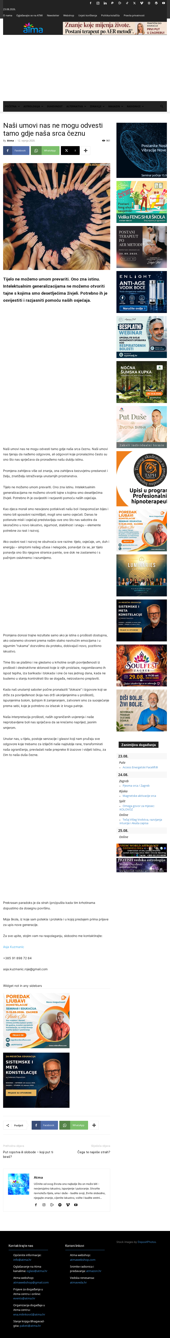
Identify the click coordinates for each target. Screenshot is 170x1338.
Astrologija (31, 106)
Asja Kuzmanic (13, 947)
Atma (10, 140)
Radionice (134, 106)
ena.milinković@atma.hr (29, 1314)
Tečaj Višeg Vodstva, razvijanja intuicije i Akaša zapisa (141, 821)
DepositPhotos (147, 1242)
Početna (11, 106)
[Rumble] (119, 3)
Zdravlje (95, 106)
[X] (134, 3)
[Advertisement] (85, 68)
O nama (7, 15)
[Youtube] (163, 3)
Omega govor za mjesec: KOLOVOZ (137, 807)
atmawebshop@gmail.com (31, 1282)
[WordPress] (156, 3)
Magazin (114, 106)
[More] (85, 150)
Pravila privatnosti (134, 15)
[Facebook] (90, 3)
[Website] (149, 3)
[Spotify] (61, 1205)
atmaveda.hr (78, 1282)
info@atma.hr (22, 1260)
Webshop (68, 15)
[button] (161, 106)
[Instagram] (98, 3)
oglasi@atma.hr (37, 1271)
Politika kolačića (110, 15)
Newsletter (53, 15)
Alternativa (74, 106)
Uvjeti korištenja (87, 15)
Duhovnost (54, 106)
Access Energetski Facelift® (140, 767)
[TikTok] (127, 3)
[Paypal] (112, 3)
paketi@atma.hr (30, 1326)
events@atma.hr (24, 1298)
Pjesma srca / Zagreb (136, 786)
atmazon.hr (93, 1271)
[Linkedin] (105, 3)
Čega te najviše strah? (93, 1152)
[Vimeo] (141, 3)
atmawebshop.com (82, 1260)
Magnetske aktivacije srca (139, 796)
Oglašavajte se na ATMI (29, 15)
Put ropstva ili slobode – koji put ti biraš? (28, 1154)
